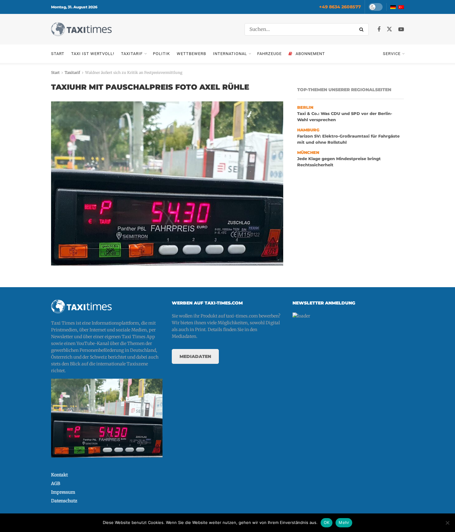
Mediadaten (195, 356)
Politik (161, 53)
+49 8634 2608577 (340, 7)
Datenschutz (64, 501)
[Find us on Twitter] (389, 29)
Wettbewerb (191, 53)
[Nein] (447, 523)
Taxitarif (132, 53)
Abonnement (310, 53)
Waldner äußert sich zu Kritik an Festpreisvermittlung (133, 72)
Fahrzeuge (269, 53)
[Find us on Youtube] (401, 29)
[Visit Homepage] (81, 29)
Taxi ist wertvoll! (92, 53)
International (230, 53)
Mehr (344, 522)
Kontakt (59, 475)
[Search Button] (362, 29)
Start (57, 53)
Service (392, 53)
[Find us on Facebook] (378, 29)
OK (327, 522)
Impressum (63, 492)
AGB (55, 483)
